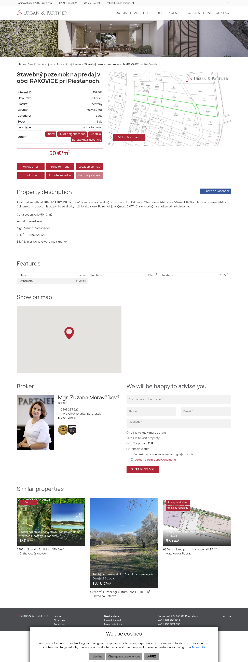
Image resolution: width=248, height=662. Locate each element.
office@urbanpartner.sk (120, 3)
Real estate (111, 616)
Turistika (95, 134)
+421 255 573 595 (91, 3)
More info (198, 647)
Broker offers (67, 417)
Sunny (51, 134)
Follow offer (30, 166)
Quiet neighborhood (72, 134)
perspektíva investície (86, 139)
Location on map (89, 166)
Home (22, 64)
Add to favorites (128, 137)
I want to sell (112, 620)
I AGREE (151, 656)
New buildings (113, 624)
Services (59, 624)
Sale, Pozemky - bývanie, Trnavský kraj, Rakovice (56, 64)
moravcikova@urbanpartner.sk (80, 413)
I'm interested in (60, 175)
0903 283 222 (69, 409)
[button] (142, 13)
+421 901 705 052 (67, 3)
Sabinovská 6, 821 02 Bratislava (34, 3)
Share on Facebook (216, 191)
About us (59, 620)
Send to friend (60, 166)
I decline (96, 656)
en (226, 3)
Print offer (30, 175)
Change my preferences (124, 656)
